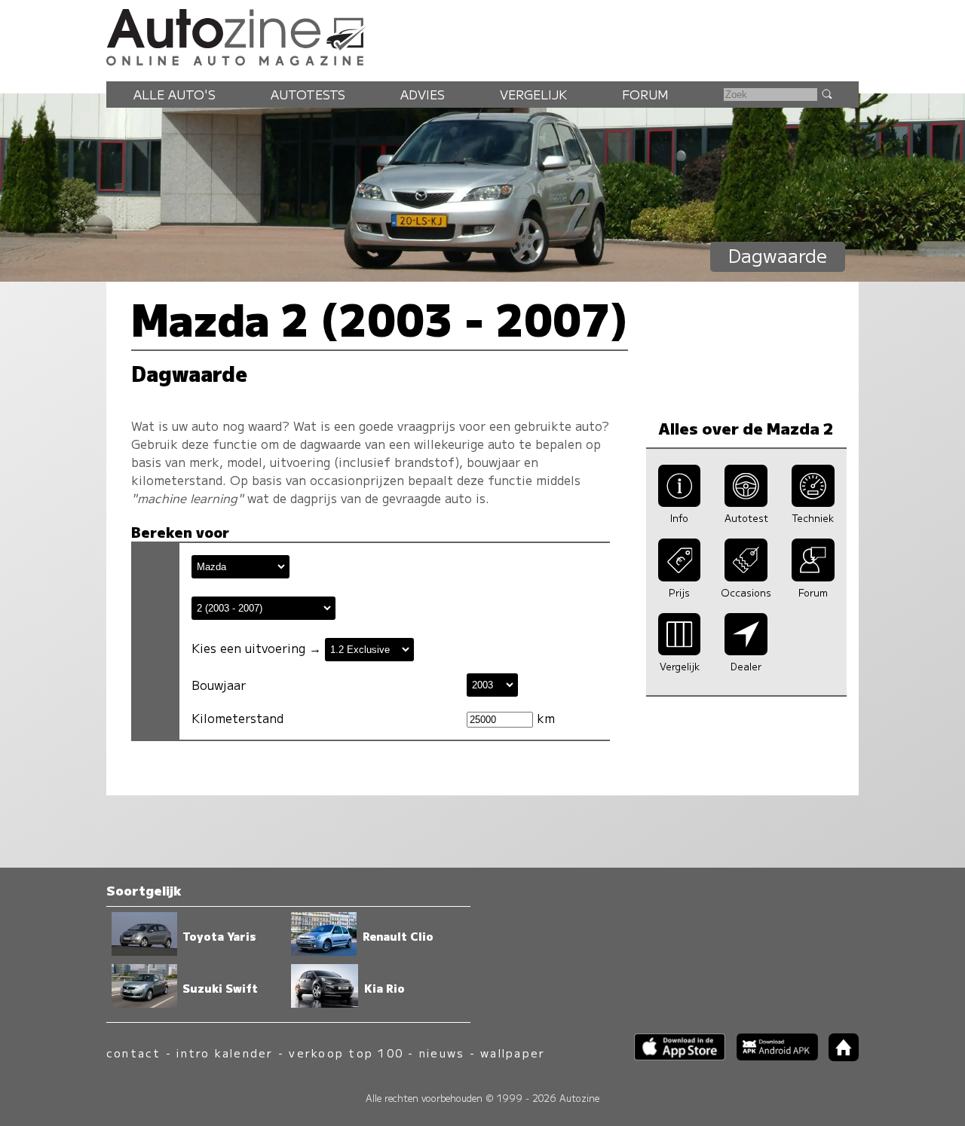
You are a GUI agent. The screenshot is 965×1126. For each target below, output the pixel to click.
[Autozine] (482, 34)
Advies (422, 94)
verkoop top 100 (346, 1052)
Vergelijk (533, 94)
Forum (645, 94)
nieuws (441, 1052)
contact (133, 1052)
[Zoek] (826, 93)
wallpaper (512, 1052)
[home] (838, 1056)
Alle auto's (174, 94)
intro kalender (224, 1052)
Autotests (308, 94)
